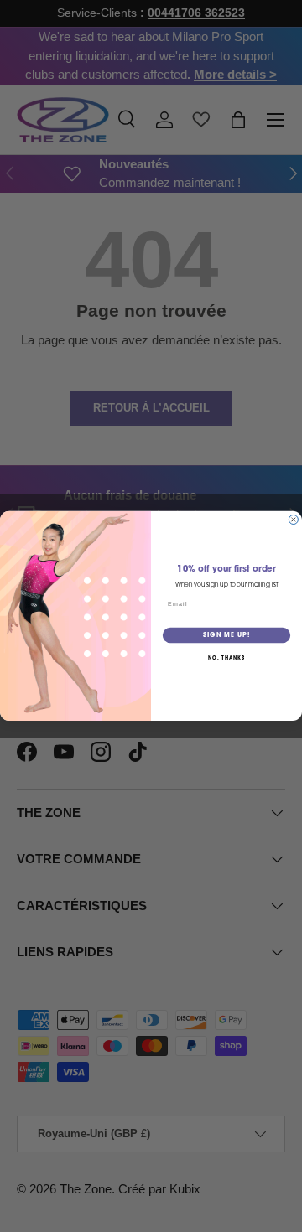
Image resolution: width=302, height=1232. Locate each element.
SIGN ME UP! (226, 636)
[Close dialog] (293, 520)
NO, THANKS (226, 658)
